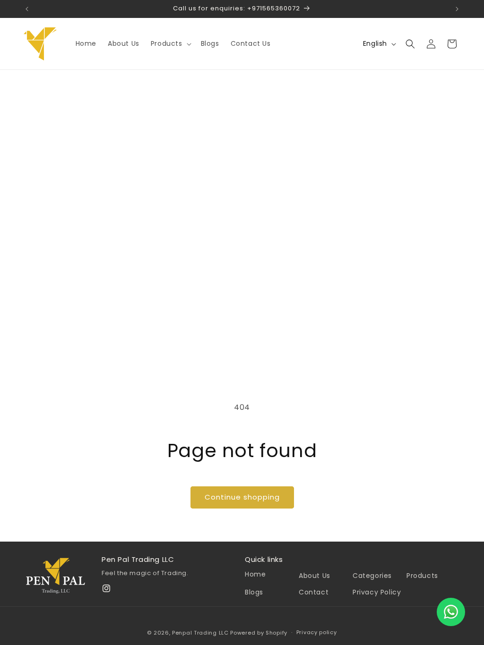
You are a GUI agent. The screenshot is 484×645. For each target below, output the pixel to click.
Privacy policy (316, 632)
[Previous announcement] (27, 9)
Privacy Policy (377, 592)
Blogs (254, 592)
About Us (314, 575)
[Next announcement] (457, 9)
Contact (313, 592)
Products (422, 575)
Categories (372, 575)
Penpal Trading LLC (200, 633)
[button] (170, 43)
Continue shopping (242, 497)
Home (255, 574)
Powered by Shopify (258, 633)
